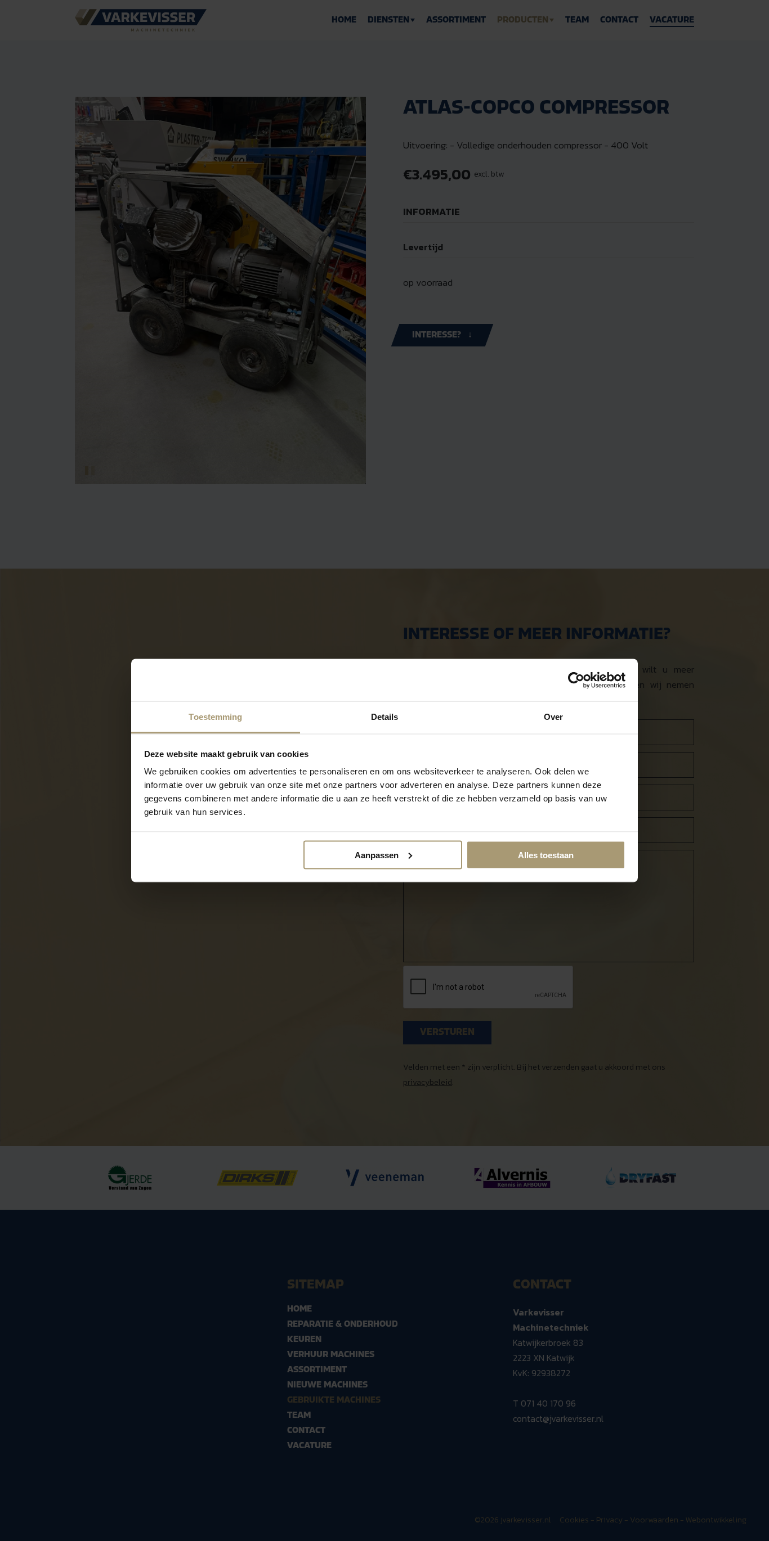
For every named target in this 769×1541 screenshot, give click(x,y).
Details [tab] (385, 717)
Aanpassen (377, 854)
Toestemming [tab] (215, 717)
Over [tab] (553, 717)
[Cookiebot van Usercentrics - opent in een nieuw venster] (576, 680)
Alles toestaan (546, 854)
